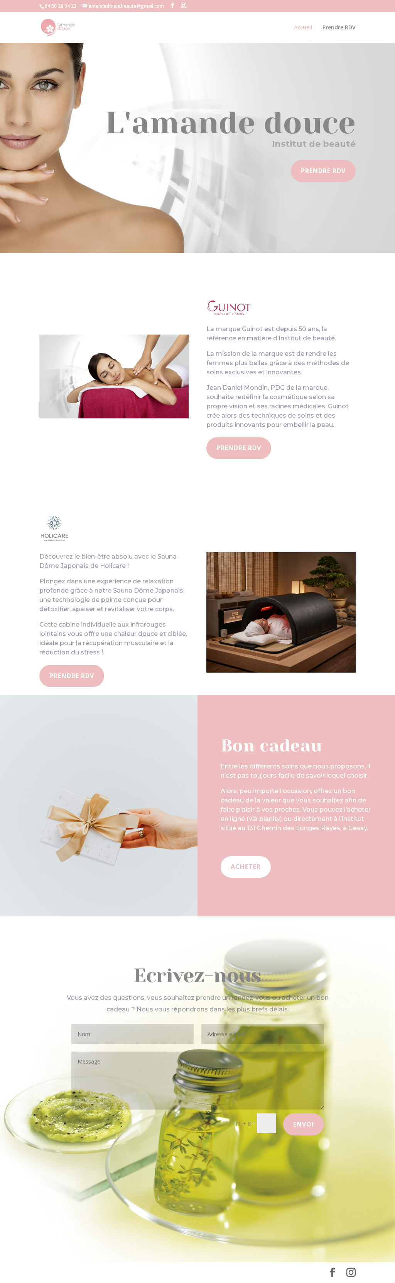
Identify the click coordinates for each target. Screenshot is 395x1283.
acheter (246, 866)
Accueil (303, 28)
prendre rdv (238, 448)
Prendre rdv (323, 171)
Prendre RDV (339, 28)
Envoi (303, 1124)
